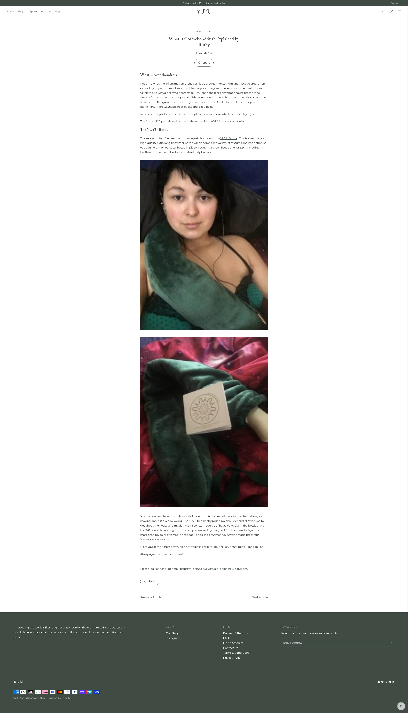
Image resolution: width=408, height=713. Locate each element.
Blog (57, 11)
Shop (21, 11)
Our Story (172, 633)
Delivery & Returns (235, 633)
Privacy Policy (232, 657)
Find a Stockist (233, 643)
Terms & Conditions (236, 652)
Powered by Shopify (58, 697)
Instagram (173, 638)
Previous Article (150, 597)
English (395, 3)
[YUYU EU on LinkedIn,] (393, 682)
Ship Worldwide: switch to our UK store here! (204, 3)
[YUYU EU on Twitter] (382, 682)
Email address (292, 639)
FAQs (226, 638)
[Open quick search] (384, 11)
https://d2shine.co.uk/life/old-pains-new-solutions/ (214, 568)
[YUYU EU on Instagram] (386, 682)
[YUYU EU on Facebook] (379, 682)
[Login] (392, 11)
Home (10, 11)
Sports (33, 11)
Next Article (260, 597)
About (44, 11)
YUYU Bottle (228, 138)
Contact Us (230, 648)
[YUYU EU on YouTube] (390, 682)
